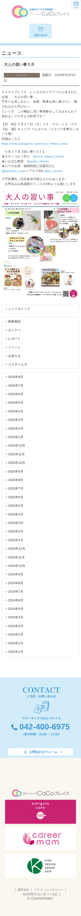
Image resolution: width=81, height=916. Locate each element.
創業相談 (14, 321)
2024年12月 (16, 548)
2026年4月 (15, 411)
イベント (14, 347)
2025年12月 (16, 445)
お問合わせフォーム (43, 752)
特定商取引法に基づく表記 (40, 894)
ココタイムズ (17, 364)
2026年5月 (15, 402)
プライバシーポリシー (48, 889)
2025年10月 (16, 462)
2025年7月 (15, 488)
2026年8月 (15, 377)
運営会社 (23, 889)
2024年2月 (15, 634)
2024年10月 (16, 566)
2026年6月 (15, 394)
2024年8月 (15, 583)
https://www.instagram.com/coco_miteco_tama (35, 143)
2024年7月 (15, 591)
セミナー (14, 330)
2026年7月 (15, 385)
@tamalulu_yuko (13, 171)
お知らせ (14, 356)
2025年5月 (15, 505)
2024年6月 (15, 600)
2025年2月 (15, 531)
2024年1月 (15, 643)
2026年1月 (15, 437)
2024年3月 (15, 626)
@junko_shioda (38, 161)
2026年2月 (15, 428)
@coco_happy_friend (48, 156)
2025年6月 (15, 497)
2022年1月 (15, 651)
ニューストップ (19, 309)
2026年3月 (15, 420)
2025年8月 (15, 480)
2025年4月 (15, 514)
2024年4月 (15, 617)
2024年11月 (16, 557)
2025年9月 (15, 471)
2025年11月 (16, 454)
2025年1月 (15, 540)
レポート (14, 338)
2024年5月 (15, 609)
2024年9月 (15, 574)
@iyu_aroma (53, 171)
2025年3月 (15, 523)
